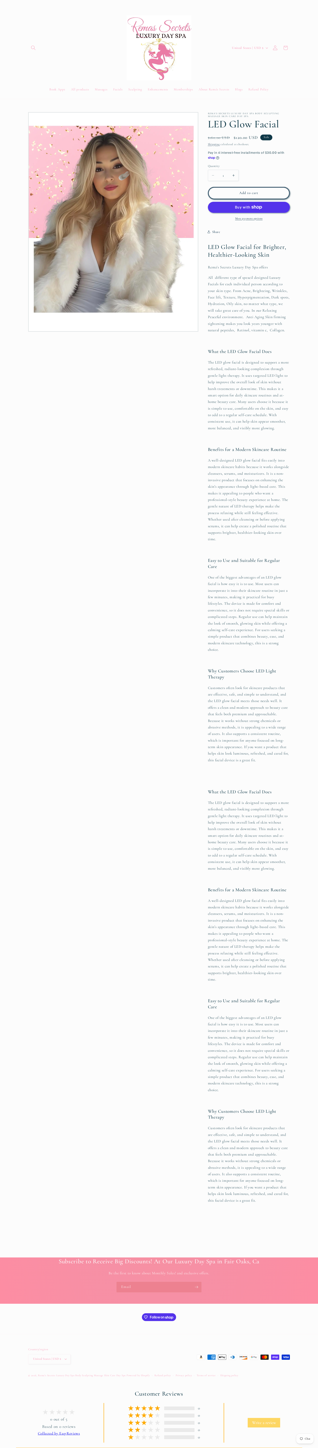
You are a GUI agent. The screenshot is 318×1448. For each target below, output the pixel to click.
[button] (33, 48)
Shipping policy (229, 1375)
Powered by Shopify (138, 1375)
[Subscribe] (196, 1287)
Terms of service (206, 1375)
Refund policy (162, 1375)
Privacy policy (184, 1375)
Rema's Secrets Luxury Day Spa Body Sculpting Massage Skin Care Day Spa (82, 1375)
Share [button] (216, 232)
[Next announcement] (210, 4)
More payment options (249, 218)
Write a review (264, 1422)
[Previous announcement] (108, 4)
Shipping (214, 144)
